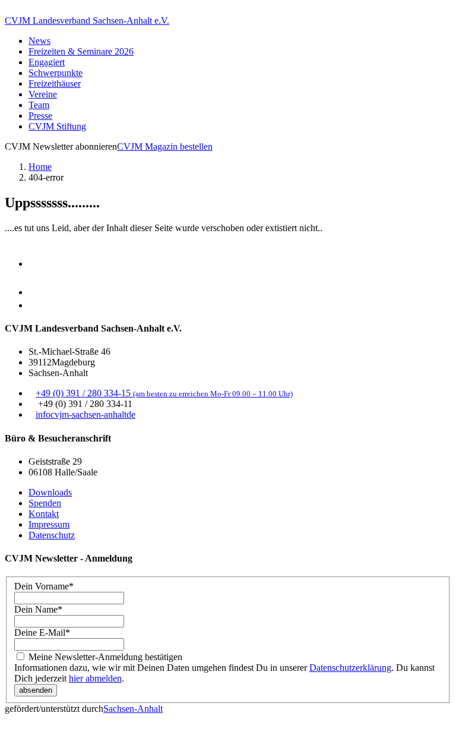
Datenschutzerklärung (350, 668)
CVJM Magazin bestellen (165, 146)
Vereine (42, 94)
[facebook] (39, 292)
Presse (40, 116)
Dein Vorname (44, 586)
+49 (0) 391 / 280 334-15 (164, 393)
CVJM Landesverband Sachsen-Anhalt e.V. (87, 20)
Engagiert (46, 62)
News (39, 41)
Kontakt (43, 514)
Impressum (48, 524)
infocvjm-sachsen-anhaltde (85, 414)
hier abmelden (95, 678)
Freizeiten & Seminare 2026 (81, 51)
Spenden (44, 503)
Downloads (50, 492)
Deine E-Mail (42, 632)
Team (38, 105)
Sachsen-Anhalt (133, 709)
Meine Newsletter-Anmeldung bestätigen (104, 657)
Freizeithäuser (54, 83)
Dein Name (38, 609)
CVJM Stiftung (57, 126)
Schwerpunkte (55, 73)
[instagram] (39, 263)
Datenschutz (51, 535)
